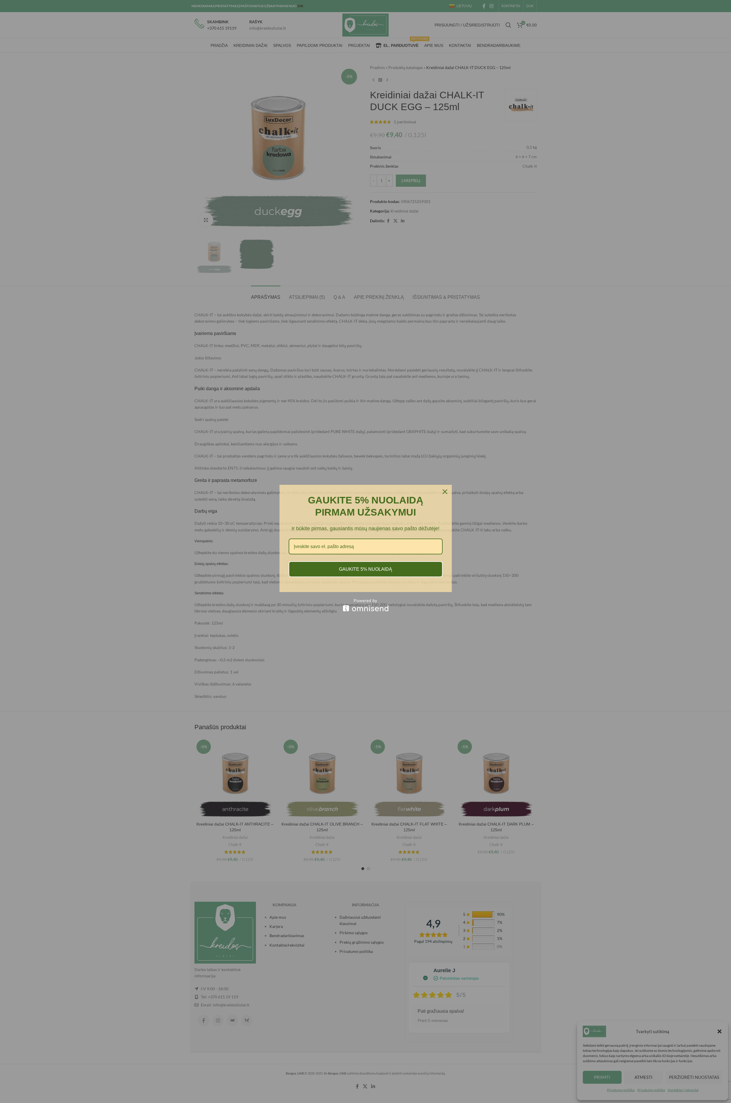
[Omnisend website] (365, 605)
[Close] (445, 492)
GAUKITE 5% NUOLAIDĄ (365, 569)
